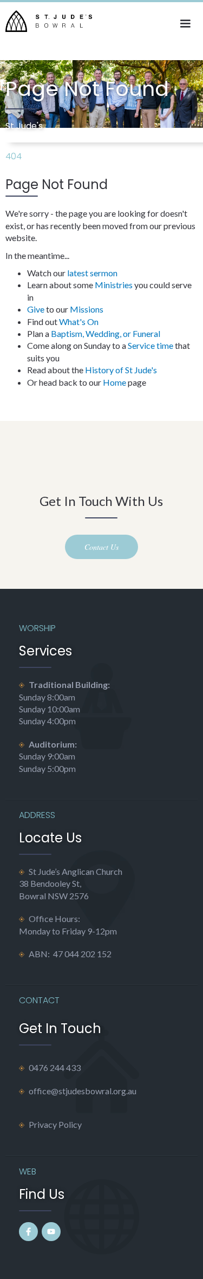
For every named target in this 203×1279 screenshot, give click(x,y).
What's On (79, 321)
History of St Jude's (121, 370)
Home (114, 382)
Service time (150, 345)
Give (35, 309)
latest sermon (92, 273)
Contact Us (101, 547)
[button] (185, 24)
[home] (46, 21)
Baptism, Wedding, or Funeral (105, 333)
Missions (86, 309)
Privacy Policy (55, 1124)
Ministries (114, 285)
